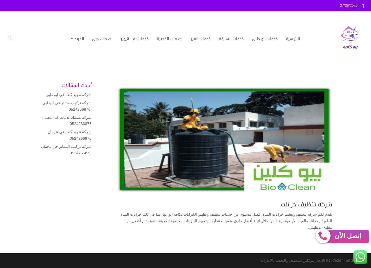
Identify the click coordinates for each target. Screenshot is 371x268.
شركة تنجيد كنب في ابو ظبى (69, 94)
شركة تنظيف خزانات (306, 204)
